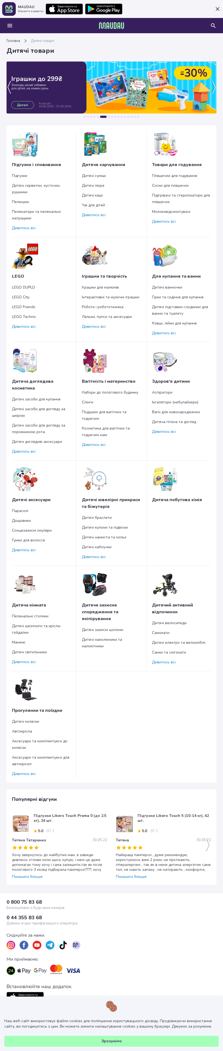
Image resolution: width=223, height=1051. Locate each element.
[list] (11, 945)
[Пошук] (213, 25)
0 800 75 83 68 (24, 902)
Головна (13, 41)
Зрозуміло (111, 1041)
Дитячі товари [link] (42, 41)
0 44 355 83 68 (24, 917)
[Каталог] (9, 25)
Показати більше (27, 876)
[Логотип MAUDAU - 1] (111, 25)
